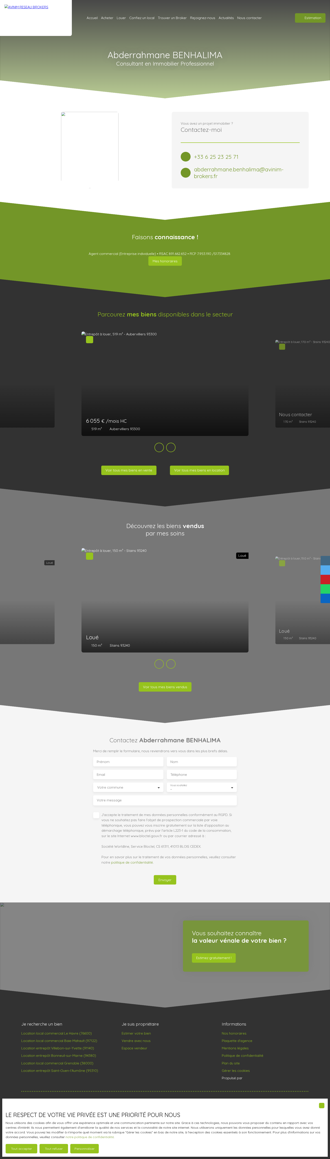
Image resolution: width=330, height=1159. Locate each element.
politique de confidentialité (132, 862)
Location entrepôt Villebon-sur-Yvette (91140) (57, 1048)
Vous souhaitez (178, 785)
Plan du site (231, 1063)
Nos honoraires (234, 1033)
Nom (174, 762)
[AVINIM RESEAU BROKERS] (36, 18)
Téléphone (178, 774)
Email (101, 774)
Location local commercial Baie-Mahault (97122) (59, 1040)
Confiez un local (141, 17)
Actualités (226, 17)
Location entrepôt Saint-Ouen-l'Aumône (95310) (59, 1070)
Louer (121, 17)
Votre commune (110, 787)
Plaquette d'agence (237, 1040)
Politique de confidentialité (242, 1055)
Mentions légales (235, 1048)
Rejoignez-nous (202, 17)
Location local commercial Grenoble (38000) (57, 1063)
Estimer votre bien (136, 1033)
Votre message (109, 800)
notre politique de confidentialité (90, 1137)
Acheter (107, 17)
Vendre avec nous (136, 1040)
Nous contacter (249, 17)
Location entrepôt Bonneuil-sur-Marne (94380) (58, 1055)
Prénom (103, 762)
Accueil (92, 17)
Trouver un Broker (172, 17)
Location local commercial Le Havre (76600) (56, 1033)
